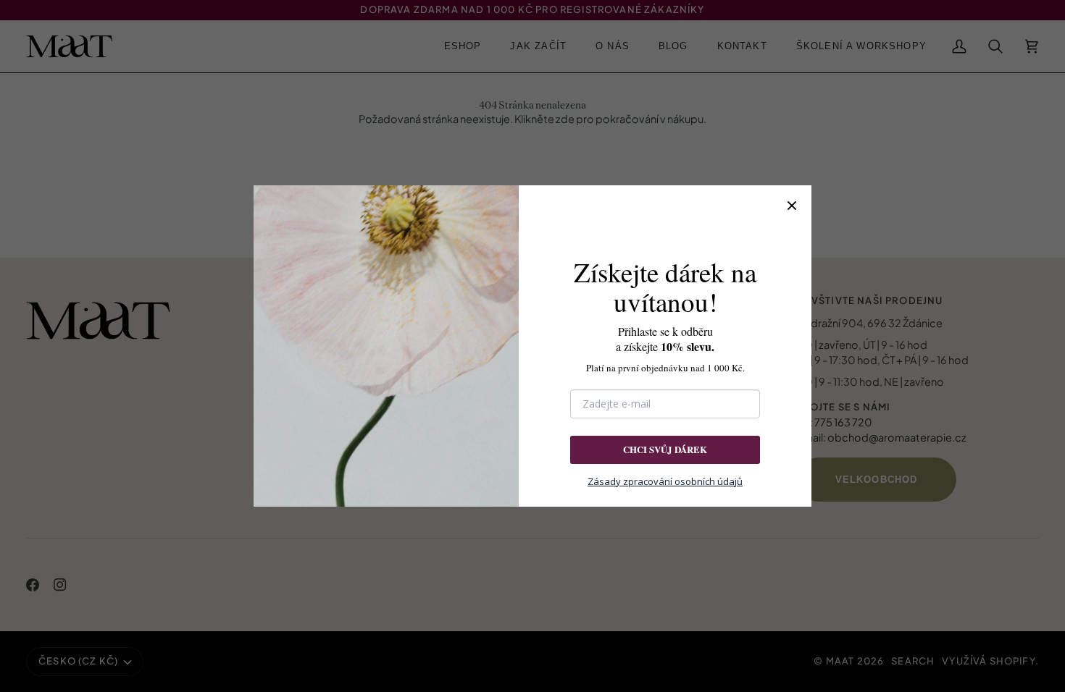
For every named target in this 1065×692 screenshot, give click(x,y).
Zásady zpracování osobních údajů (665, 481)
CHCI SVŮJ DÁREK (665, 449)
